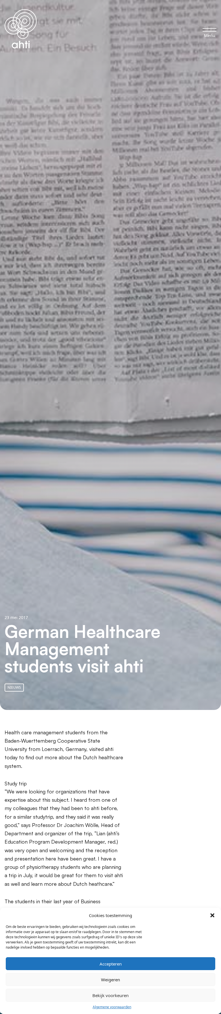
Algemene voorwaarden (112, 1007)
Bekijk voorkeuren (110, 995)
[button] (212, 915)
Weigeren (110, 979)
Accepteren (111, 964)
